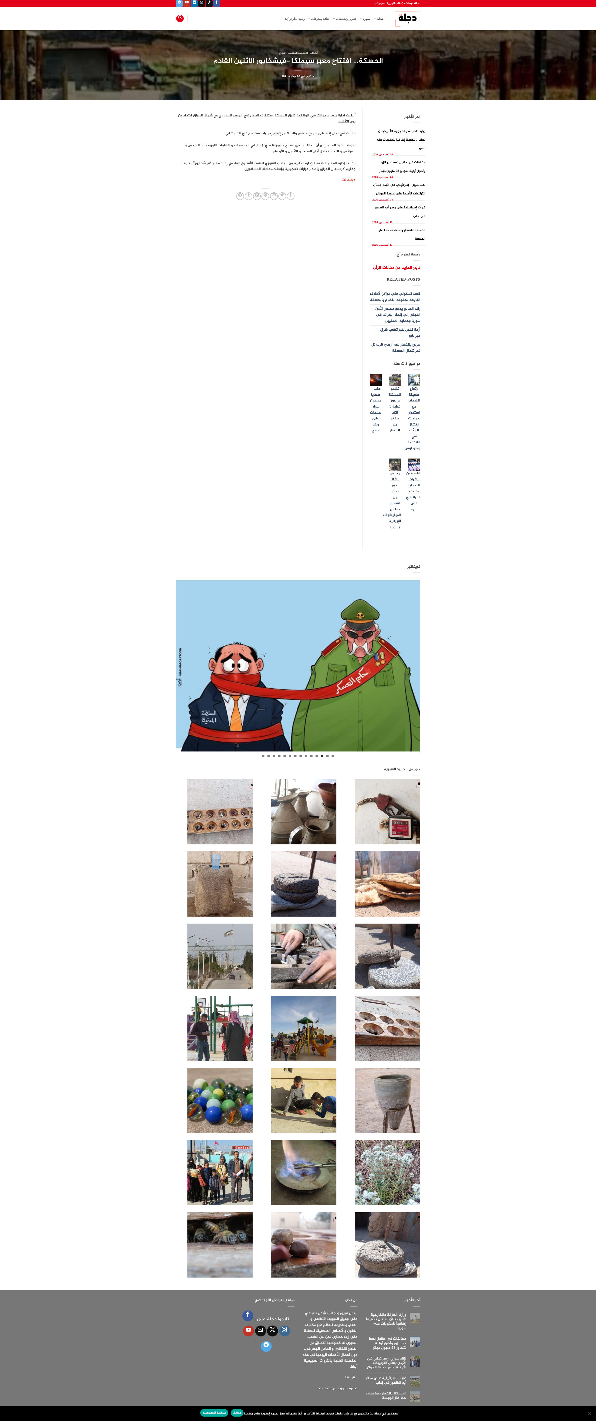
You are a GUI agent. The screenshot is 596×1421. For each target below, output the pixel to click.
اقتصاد (303, 53)
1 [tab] (333, 756)
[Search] (180, 18)
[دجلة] (406, 18)
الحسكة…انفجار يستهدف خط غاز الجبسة (386, 1395)
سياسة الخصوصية (214, 1412)
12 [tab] (274, 756)
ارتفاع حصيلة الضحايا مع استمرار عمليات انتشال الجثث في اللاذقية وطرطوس (412, 419)
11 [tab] (279, 756)
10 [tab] (284, 756)
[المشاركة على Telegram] (240, 196)
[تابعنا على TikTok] (209, 3)
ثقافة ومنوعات (320, 18)
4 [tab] (316, 756)
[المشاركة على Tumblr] (248, 196)
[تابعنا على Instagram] (284, 1331)
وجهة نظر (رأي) (295, 18)
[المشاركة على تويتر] (282, 196)
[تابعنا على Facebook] (216, 3)
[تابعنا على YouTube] (186, 3)
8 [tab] (295, 756)
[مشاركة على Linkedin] (257, 196)
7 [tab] (300, 756)
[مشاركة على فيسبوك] (291, 196)
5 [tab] (311, 756)
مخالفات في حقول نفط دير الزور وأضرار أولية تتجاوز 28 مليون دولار (387, 1343)
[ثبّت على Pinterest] (265, 196)
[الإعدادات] (590, 1414)
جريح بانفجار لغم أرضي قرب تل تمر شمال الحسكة (395, 348)
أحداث (380, 18)
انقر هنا (351, 1377)
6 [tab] (306, 756)
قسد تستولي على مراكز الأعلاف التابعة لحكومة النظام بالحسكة (395, 297)
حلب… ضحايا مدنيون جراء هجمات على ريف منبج (376, 410)
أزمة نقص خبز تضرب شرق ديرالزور (400, 333)
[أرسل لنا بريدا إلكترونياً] (201, 3)
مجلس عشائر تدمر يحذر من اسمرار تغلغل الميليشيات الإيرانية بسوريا (392, 500)
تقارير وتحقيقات (346, 18)
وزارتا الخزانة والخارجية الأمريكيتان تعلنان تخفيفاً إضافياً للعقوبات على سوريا (400, 140)
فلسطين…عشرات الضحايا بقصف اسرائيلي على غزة (411, 491)
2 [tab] (327, 756)
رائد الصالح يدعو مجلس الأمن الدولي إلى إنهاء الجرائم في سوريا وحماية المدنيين (397, 315)
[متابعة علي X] (272, 1331)
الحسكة (293, 53)
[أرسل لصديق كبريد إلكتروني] (274, 196)
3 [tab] (322, 756)
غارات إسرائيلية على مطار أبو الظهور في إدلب (386, 1380)
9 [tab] (290, 756)
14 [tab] (263, 756)
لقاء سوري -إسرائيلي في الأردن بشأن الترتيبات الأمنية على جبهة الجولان (386, 1363)
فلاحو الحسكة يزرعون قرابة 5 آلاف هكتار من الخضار (395, 410)
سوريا (366, 18)
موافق (237, 1412)
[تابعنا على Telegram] (179, 3)
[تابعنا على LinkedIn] (194, 3)
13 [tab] (268, 756)
